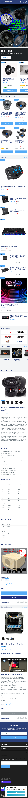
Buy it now (14, 595)
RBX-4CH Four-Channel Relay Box (12, 642)
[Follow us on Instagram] (5, 777)
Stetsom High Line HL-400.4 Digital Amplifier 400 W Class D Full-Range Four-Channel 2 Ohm (18, 208)
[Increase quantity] (14, 586)
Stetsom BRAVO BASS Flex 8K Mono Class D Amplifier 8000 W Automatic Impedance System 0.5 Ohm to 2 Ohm (18, 267)
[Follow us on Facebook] (2, 777)
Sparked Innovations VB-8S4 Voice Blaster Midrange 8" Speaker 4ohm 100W (7, 140)
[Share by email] (26, 601)
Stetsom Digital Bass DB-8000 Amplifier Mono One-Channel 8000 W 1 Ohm (18, 314)
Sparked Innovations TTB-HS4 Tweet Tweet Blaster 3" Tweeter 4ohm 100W (6, 111)
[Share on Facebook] (18, 601)
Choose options (10, 88)
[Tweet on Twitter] (23, 601)
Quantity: (3, 586)
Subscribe (14, 735)
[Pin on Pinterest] (21, 601)
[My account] (23, 2)
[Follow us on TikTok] (10, 777)
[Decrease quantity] (7, 586)
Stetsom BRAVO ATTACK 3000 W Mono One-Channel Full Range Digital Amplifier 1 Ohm (18, 196)
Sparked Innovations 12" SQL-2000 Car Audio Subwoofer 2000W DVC (9, 78)
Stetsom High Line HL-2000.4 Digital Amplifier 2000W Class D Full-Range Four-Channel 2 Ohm (18, 255)
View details (24, 369)
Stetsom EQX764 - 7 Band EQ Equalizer (9, 244)
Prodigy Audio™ (5, 411)
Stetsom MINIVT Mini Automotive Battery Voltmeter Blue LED (13, 185)
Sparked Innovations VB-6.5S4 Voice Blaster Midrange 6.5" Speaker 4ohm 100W (20, 112)
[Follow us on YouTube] (7, 777)
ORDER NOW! (6, 55)
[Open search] (20, 2)
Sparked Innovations (6, 647)
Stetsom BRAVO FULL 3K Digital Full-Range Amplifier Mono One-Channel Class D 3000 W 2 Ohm (13, 303)
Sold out (14, 711)
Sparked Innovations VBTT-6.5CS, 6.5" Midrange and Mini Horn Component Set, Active (21, 140)
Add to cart (7, 122)
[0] (25, 2)
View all (25, 95)
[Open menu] (2, 2)
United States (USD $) (6, 771)
